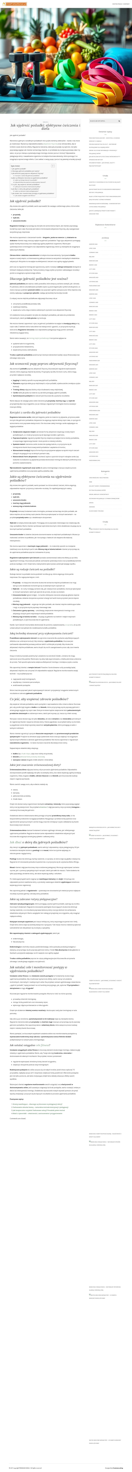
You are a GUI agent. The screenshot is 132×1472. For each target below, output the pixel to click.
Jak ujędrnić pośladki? (19, 169)
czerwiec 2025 (93, 302)
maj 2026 (91, 256)
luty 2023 (92, 331)
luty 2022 (92, 344)
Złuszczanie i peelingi (96, 511)
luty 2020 (92, 444)
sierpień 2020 (93, 419)
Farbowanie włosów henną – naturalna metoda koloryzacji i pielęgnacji (40, 1107)
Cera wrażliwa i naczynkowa (98, 478)
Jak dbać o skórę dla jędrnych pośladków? (25, 189)
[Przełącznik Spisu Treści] (52, 166)
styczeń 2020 (93, 448)
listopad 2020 (93, 406)
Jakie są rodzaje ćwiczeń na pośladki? (26, 180)
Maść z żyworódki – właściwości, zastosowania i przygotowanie (37, 1113)
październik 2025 (94, 286)
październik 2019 (94, 460)
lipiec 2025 (92, 298)
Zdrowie (92, 507)
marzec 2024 (93, 315)
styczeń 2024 (93, 323)
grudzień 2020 (93, 402)
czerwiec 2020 (93, 427)
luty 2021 (92, 394)
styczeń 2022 (93, 348)
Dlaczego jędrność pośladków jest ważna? (26, 171)
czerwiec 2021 (93, 377)
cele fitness (42, 1045)
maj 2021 (91, 381)
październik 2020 (94, 410)
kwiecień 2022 (93, 335)
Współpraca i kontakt (121, 4)
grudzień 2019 (93, 452)
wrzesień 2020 (93, 415)
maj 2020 (91, 431)
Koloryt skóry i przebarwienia (99, 486)
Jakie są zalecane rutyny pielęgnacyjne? (27, 191)
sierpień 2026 (93, 244)
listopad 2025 (93, 281)
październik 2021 (94, 360)
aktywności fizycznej (50, 144)
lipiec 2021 (92, 373)
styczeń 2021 (93, 398)
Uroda (45, 122)
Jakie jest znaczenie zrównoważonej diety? (27, 187)
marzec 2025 (93, 311)
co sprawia (69, 625)
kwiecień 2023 (93, 327)
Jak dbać (16, 842)
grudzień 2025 (93, 277)
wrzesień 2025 (93, 290)
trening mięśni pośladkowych (39, 338)
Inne (90, 482)
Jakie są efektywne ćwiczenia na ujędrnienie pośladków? (30, 178)
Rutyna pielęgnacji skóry (97, 490)
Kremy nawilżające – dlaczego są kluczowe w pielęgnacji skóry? (37, 1104)
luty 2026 (92, 269)
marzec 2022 (93, 340)
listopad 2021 (93, 356)
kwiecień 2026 (93, 261)
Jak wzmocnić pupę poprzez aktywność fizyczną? (27, 173)
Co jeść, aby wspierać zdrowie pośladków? (26, 184)
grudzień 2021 (93, 352)
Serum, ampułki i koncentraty (99, 494)
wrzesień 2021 (93, 365)
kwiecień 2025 (93, 306)
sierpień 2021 (93, 369)
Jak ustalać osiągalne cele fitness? (25, 195)
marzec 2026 (93, 265)
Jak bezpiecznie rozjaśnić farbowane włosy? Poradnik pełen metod (39, 1110)
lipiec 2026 (92, 248)
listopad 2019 (93, 456)
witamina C (43, 807)
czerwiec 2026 (93, 252)
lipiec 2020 (92, 423)
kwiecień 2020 (93, 435)
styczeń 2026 (93, 273)
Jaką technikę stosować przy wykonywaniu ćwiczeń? (30, 182)
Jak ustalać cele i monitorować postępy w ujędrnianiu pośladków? (33, 193)
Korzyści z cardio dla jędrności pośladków (27, 176)
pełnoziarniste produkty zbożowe (32, 757)
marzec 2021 (93, 390)
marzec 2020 (93, 439)
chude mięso (25, 754)
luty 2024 (92, 319)
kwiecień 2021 (93, 385)
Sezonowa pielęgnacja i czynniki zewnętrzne (104, 498)
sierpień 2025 (93, 294)
